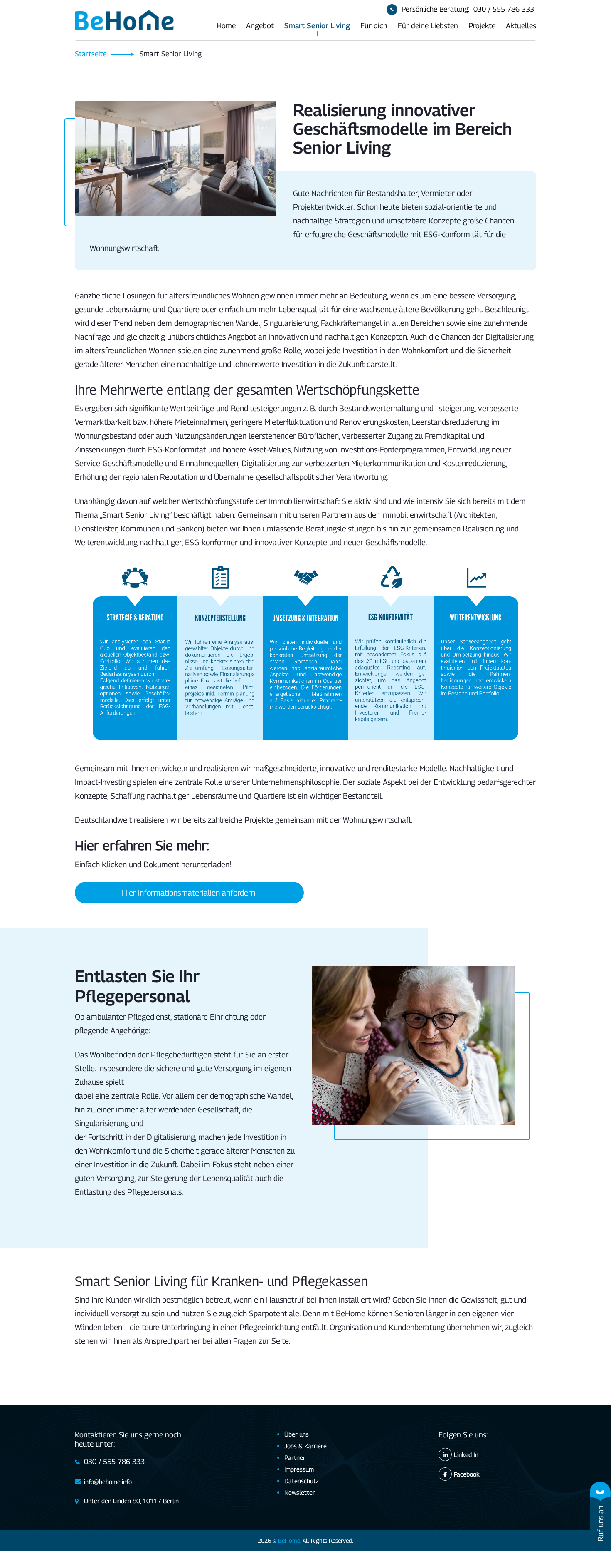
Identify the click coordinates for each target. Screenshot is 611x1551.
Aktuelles (521, 25)
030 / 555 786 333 (503, 9)
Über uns (296, 1434)
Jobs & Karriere (305, 1445)
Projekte (481, 25)
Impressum (299, 1469)
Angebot (260, 25)
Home (226, 25)
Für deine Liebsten (428, 25)
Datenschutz (301, 1480)
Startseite (91, 54)
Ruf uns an (600, 1523)
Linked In (466, 1454)
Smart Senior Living (317, 25)
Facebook (467, 1474)
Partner (295, 1457)
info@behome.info (108, 1481)
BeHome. (289, 1540)
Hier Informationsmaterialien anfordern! (189, 892)
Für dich (373, 25)
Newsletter (299, 1492)
